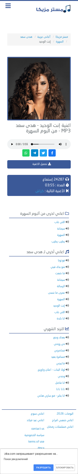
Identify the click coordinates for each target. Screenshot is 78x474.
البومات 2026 (65, 413)
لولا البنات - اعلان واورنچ (51, 369)
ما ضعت (60, 273)
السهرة (61, 235)
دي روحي (59, 344)
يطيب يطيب (58, 241)
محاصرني (59, 350)
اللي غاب (59, 222)
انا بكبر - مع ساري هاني (51, 395)
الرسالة (61, 286)
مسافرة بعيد (58, 357)
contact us (37, 429)
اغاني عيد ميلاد (35, 420)
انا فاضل (60, 383)
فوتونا (61, 260)
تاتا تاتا (60, 389)
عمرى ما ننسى (56, 292)
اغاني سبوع (37, 413)
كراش (39, 191)
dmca (41, 448)
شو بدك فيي (58, 267)
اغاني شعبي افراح (62, 420)
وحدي (61, 376)
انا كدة (61, 318)
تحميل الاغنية (40, 164)
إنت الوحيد (59, 305)
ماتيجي (60, 363)
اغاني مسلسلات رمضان (60, 427)
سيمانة (61, 228)
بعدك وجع (59, 337)
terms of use (36, 441)
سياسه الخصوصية (34, 435)
